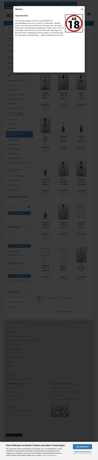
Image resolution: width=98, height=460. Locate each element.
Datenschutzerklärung (48, 455)
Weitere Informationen (82, 452)
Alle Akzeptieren (82, 447)
